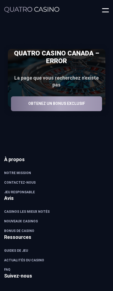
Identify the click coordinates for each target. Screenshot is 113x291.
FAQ (7, 270)
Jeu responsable (19, 192)
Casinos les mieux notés (27, 212)
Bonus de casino (19, 231)
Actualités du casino (24, 260)
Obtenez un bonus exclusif (56, 103)
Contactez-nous (20, 182)
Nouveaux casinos (21, 221)
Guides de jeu (16, 251)
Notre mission (17, 173)
